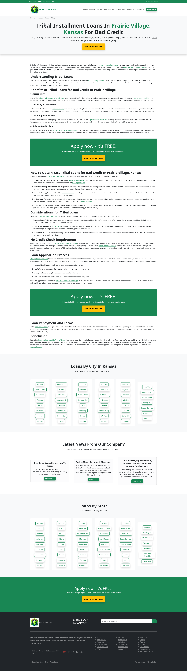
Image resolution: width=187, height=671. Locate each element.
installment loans (41, 327)
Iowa (61, 549)
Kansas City (40, 395)
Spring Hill (147, 403)
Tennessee (126, 549)
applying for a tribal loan (55, 176)
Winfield (104, 416)
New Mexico (104, 539)
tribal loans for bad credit (48, 216)
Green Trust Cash (47, 9)
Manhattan (61, 384)
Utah (125, 560)
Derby (61, 421)
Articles (121, 637)
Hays (83, 405)
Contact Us (139, 9)
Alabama (40, 523)
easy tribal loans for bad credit (134, 67)
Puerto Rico (147, 561)
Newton (83, 421)
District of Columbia (147, 555)
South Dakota (126, 544)
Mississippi (83, 549)
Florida (39, 565)
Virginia (147, 527)
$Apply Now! (151, 9)
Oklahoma (104, 565)
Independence (147, 392)
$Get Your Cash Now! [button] (94, 46)
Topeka (40, 400)
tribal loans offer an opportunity (65, 130)
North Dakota (104, 555)
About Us (130, 9)
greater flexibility (58, 109)
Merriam (125, 384)
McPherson (104, 395)
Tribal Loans (144, 647)
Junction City (82, 400)
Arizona (40, 534)
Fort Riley (147, 387)
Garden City (61, 411)
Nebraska (82, 565)
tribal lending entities (96, 80)
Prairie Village (83, 395)
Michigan (82, 539)
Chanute (126, 421)
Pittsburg (82, 411)
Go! (154, 621)
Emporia (83, 384)
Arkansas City (104, 411)
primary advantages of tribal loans (51, 98)
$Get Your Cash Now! (94, 158)
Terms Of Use (123, 644)
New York (104, 544)
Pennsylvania (126, 528)
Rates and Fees (102, 647)
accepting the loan (85, 201)
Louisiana (61, 565)
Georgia (61, 523)
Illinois (61, 539)
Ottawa (104, 405)
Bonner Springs (147, 408)
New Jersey (104, 534)
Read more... (50, 479)
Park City (147, 418)
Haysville (125, 389)
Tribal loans (56, 226)
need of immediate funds (108, 65)
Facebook (143, 637)
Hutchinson (61, 395)
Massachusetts (82, 534)
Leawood (61, 405)
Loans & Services (95, 9)
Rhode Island (126, 534)
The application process (39, 259)
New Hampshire (104, 528)
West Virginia (147, 538)
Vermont (125, 565)
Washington (147, 532)
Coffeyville (125, 416)
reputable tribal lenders (77, 180)
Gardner (83, 389)
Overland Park (40, 389)
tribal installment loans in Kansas (64, 243)
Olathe (39, 405)
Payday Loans (145, 649)
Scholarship (122, 640)
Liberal (82, 416)
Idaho (61, 534)
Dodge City (61, 416)
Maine (83, 523)
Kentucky (61, 560)
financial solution (36, 347)
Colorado (40, 549)
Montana (82, 560)
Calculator (122, 642)
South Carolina (125, 539)
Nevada (104, 523)
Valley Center (147, 397)
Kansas (40, 18)
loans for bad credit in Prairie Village (51, 340)
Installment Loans (146, 651)
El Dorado (104, 400)
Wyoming (147, 548)
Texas (126, 555)
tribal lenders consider (140, 98)
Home (85, 9)
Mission (126, 400)
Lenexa (40, 421)
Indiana (61, 544)
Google (142, 640)
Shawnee (40, 416)
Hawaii (61, 528)
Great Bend (104, 389)
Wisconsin (147, 543)
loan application (68, 193)
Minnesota (83, 544)
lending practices (78, 183)
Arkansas (40, 539)
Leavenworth (61, 400)
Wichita (40, 384)
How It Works (109, 9)
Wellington (147, 413)
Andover (104, 384)
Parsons (126, 405)
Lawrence (40, 411)
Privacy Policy (123, 647)
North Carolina (104, 549)
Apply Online (101, 640)
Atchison (125, 395)
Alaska (40, 528)
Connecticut (40, 555)
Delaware (39, 560)
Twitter (142, 642)
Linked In (143, 644)
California (40, 544)
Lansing (104, 421)
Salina (61, 389)
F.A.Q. (99, 649)
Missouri (83, 555)
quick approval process (98, 120)
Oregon (126, 523)
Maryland (82, 528)
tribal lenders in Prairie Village (67, 281)
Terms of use (140, 662)
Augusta (126, 411)
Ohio (104, 560)
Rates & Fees (120, 9)
